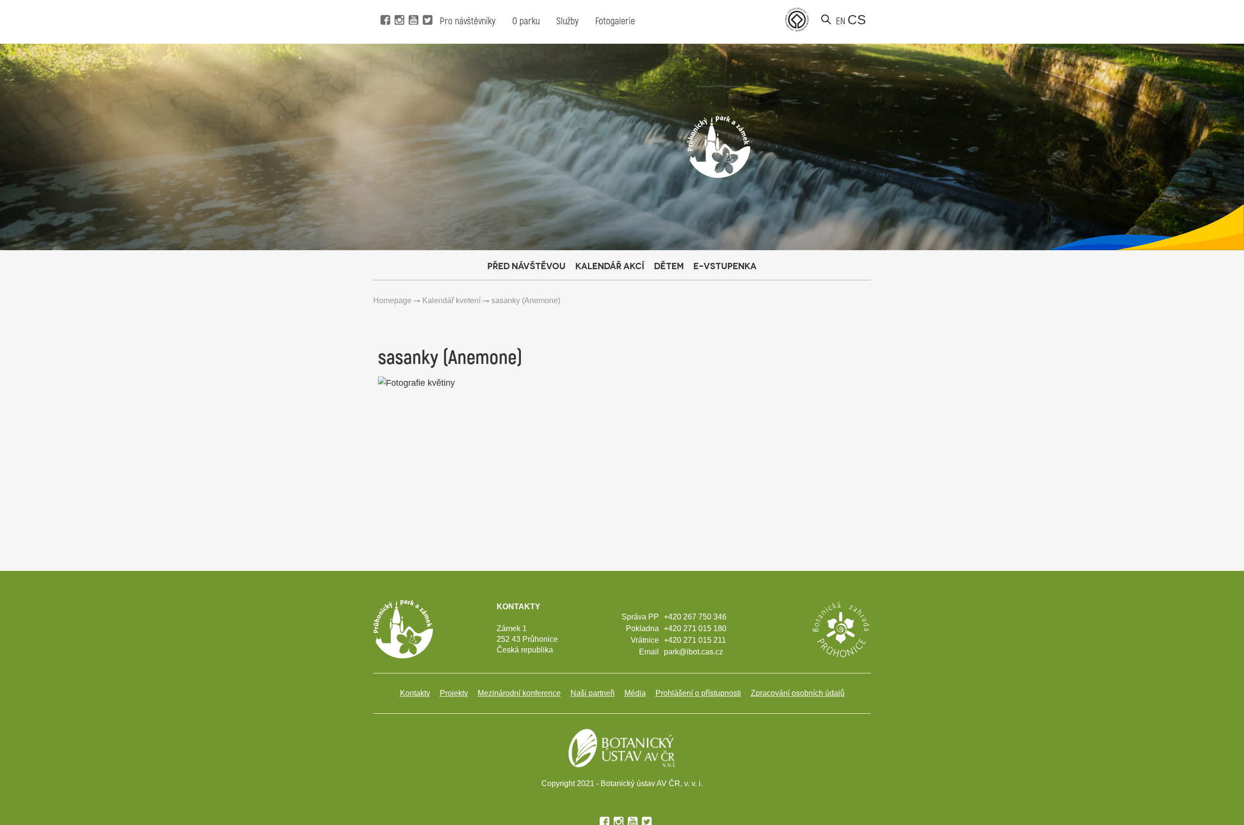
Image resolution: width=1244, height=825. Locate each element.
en (841, 21)
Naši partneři (592, 693)
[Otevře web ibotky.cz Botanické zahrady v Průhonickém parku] (841, 628)
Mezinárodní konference (519, 693)
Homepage (392, 300)
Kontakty (415, 693)
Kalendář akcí (609, 265)
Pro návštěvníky (468, 21)
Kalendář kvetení (451, 300)
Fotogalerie (615, 21)
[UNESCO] (797, 19)
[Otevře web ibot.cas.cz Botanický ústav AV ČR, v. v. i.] (622, 747)
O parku (526, 21)
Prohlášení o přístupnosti (698, 693)
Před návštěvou (526, 265)
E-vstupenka (725, 265)
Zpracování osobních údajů (798, 693)
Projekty (454, 693)
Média (635, 693)
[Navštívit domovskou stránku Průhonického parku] (718, 146)
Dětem (669, 265)
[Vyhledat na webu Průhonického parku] (826, 19)
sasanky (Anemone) (525, 300)
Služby (567, 21)
